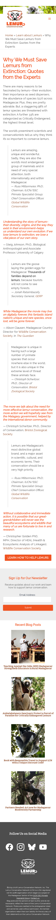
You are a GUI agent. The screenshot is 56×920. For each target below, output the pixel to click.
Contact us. (35, 898)
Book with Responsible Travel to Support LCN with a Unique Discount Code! (28, 761)
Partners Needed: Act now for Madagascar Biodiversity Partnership (28, 808)
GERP (38, 296)
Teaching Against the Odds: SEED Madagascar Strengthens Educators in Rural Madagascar (28, 667)
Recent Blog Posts (28, 625)
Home (9, 35)
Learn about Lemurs (29, 35)
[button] (50, 2)
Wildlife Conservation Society (22, 548)
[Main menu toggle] (49, 18)
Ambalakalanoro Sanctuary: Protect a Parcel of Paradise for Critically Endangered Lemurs (28, 714)
